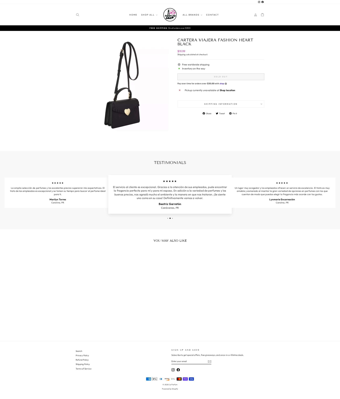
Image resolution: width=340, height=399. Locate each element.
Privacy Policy (82, 355)
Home (133, 14)
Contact (212, 14)
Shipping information (220, 104)
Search (79, 351)
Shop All (148, 14)
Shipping (181, 54)
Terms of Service (83, 368)
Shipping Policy (83, 364)
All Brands (191, 14)
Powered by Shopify (170, 389)
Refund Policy (82, 360)
